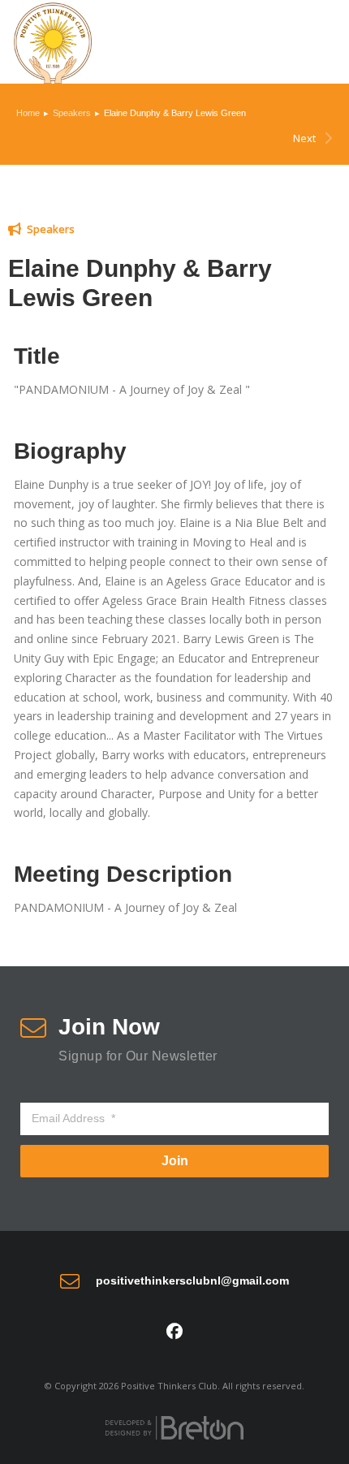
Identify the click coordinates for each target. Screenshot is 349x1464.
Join (175, 1161)
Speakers (51, 229)
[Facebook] (174, 1332)
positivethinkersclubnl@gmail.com (192, 1280)
